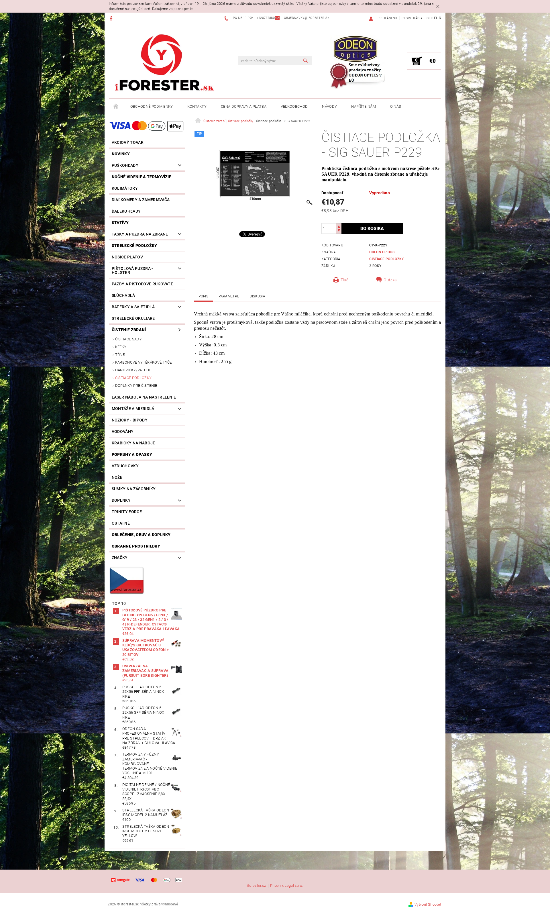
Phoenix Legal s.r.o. (286, 886)
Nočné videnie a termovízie (141, 176)
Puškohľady (125, 165)
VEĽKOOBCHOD (294, 106)
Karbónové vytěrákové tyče (143, 362)
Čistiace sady (128, 339)
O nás (395, 106)
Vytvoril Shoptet (428, 904)
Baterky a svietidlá (133, 307)
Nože (117, 477)
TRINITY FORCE (127, 511)
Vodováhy (123, 431)
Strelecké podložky (134, 245)
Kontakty (197, 106)
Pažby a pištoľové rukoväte (142, 284)
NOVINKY (121, 154)
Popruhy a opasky (132, 454)
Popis (203, 296)
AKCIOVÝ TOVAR (128, 142)
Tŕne (120, 354)
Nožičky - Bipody (130, 420)
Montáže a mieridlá (133, 408)
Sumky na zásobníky (134, 489)
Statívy (120, 222)
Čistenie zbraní (129, 329)
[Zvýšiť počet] (338, 226)
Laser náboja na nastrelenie (144, 397)
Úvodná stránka (116, 106)
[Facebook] (112, 18)
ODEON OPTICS (381, 252)
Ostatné (121, 523)
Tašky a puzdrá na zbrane (140, 234)
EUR (437, 18)
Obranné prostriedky (136, 546)
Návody (329, 106)
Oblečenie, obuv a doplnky (141, 534)
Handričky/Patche (133, 370)
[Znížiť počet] (338, 231)
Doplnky (121, 500)
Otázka (390, 280)
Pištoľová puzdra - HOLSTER (132, 270)
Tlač (344, 280)
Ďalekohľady (126, 211)
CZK (430, 18)
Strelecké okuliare (133, 318)
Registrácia (412, 18)
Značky (120, 557)
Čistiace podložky (133, 378)
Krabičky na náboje (133, 443)
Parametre (229, 296)
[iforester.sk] (165, 64)
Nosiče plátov (127, 257)
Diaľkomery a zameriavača (141, 199)
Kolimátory (125, 188)
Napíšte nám (363, 106)
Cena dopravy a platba (243, 106)
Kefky (121, 347)
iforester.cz (256, 886)
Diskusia (258, 296)
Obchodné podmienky (151, 106)
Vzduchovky (125, 466)
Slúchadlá (123, 295)
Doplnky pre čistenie (136, 385)
